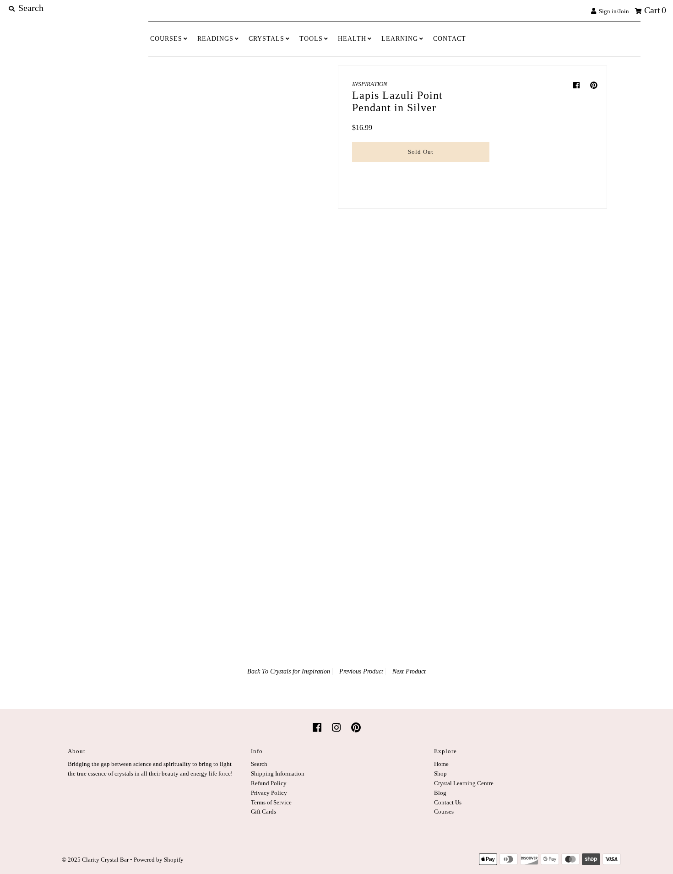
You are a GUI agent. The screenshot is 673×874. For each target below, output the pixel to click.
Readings (215, 38)
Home (441, 763)
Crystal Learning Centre (464, 783)
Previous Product (361, 671)
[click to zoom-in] (271, 128)
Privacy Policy (269, 792)
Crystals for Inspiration (300, 671)
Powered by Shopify (159, 859)
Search (259, 763)
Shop (440, 773)
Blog (440, 792)
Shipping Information (277, 773)
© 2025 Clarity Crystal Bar (95, 859)
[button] (420, 171)
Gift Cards (263, 811)
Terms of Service (271, 802)
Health (352, 38)
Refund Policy (269, 783)
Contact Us (447, 802)
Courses (166, 38)
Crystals (266, 38)
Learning (399, 38)
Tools (311, 38)
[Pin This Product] (593, 85)
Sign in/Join (612, 11)
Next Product (409, 671)
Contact (449, 38)
